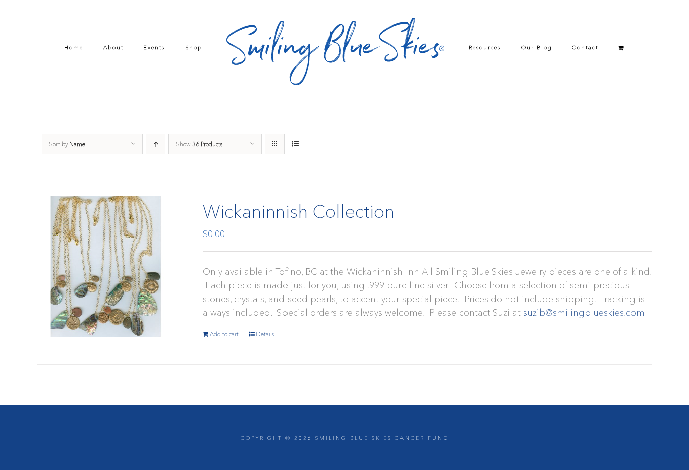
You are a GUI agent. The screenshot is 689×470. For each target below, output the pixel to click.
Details (265, 334)
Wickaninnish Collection (298, 211)
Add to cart (224, 334)
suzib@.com (584, 312)
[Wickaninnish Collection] (108, 266)
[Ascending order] (155, 144)
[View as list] (295, 144)
